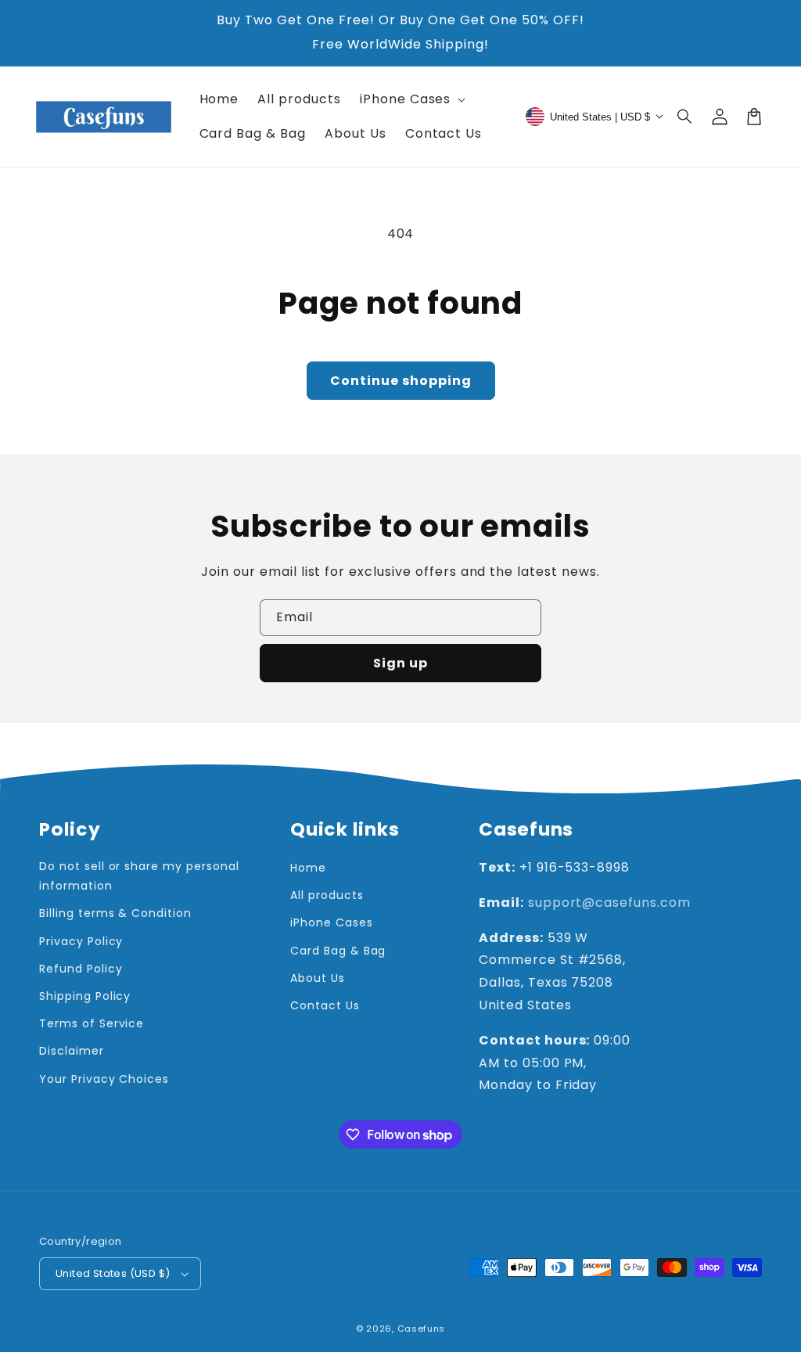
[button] (685, 116)
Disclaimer (71, 1051)
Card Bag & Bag (338, 950)
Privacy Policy (81, 941)
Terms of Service (91, 1023)
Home (308, 868)
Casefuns (421, 1328)
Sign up (400, 663)
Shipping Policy (85, 996)
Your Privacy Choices (104, 1079)
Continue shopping (401, 381)
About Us (317, 978)
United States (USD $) (113, 1273)
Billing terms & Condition (115, 913)
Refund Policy (80, 968)
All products (327, 895)
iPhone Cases (331, 922)
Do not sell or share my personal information (139, 876)
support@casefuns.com (609, 903)
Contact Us (325, 1005)
